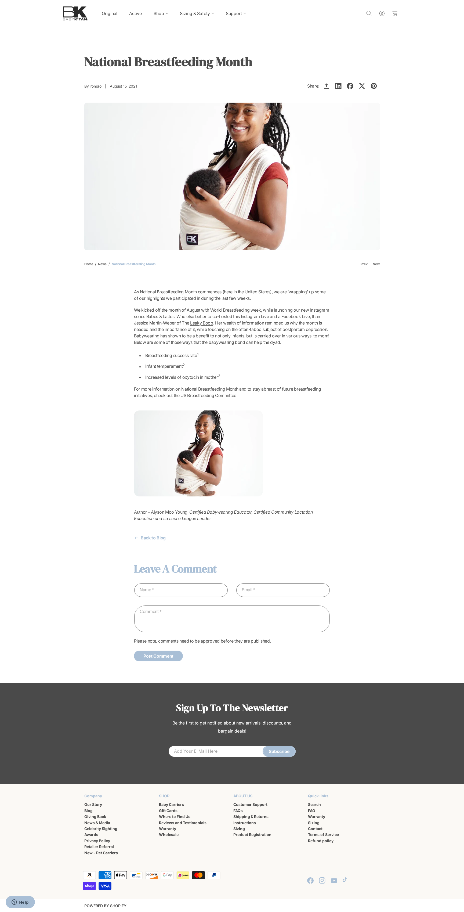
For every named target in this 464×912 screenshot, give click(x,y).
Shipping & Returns (251, 816)
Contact (315, 828)
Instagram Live (255, 316)
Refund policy (321, 840)
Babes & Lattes (160, 316)
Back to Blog (153, 537)
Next (376, 264)
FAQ (311, 810)
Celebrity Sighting (100, 828)
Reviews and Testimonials (182, 822)
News (102, 264)
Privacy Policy (97, 840)
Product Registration (252, 834)
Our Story (93, 804)
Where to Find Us (174, 816)
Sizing (239, 828)
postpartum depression (304, 329)
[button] (161, 13)
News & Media (97, 822)
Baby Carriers (171, 804)
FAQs (238, 810)
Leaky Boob (201, 323)
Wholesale (169, 834)
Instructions (244, 822)
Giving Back (95, 816)
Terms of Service (323, 834)
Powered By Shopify (105, 905)
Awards (91, 834)
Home (88, 264)
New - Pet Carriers (101, 852)
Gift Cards (168, 810)
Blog (88, 810)
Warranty (167, 828)
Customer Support (250, 804)
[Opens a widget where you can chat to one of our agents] (20, 902)
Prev (364, 264)
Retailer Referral (99, 846)
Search (314, 804)
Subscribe (279, 751)
